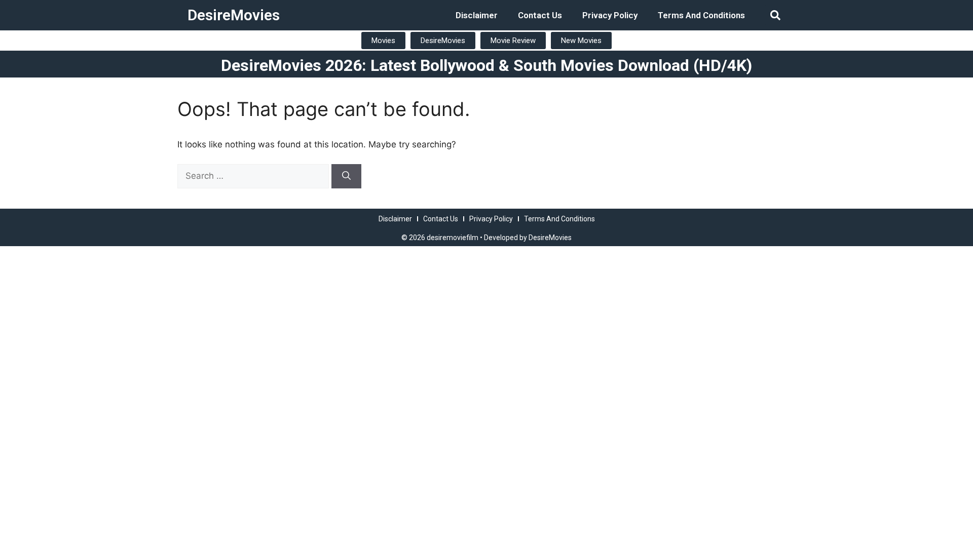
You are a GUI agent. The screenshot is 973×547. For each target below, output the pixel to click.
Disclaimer (477, 15)
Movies (383, 40)
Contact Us (540, 15)
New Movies (581, 40)
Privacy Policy (610, 15)
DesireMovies (234, 15)
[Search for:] (254, 176)
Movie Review (513, 40)
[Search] (346, 176)
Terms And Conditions (701, 15)
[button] (775, 15)
